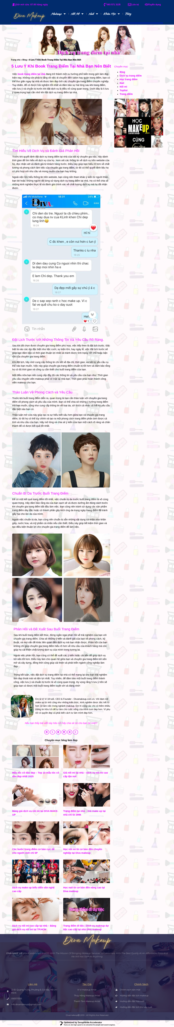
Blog (128, 14)
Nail (91, 14)
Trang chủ (15, 60)
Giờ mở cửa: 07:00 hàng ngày (32, 4)
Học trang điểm (128, 79)
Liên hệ (135, 4)
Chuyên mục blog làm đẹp (61, 740)
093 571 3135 (113, 4)
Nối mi (75, 14)
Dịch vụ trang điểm (131, 75)
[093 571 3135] (105, 4)
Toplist (124, 90)
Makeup (56, 14)
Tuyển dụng (154, 4)
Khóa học (109, 14)
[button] (46, 732)
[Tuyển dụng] (146, 4)
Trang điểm (126, 94)
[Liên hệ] (129, 4)
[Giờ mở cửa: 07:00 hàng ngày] (14, 4)
